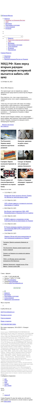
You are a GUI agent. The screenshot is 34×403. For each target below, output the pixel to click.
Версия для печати (8, 124)
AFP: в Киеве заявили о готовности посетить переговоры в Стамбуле (18, 204)
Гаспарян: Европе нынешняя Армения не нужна (15, 243)
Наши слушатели (6, 321)
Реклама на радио (6, 315)
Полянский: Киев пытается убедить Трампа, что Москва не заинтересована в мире (18, 196)
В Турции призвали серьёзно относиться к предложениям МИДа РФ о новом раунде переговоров (17, 228)
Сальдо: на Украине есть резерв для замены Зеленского (16, 254)
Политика (7, 56)
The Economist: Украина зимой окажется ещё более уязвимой (16, 248)
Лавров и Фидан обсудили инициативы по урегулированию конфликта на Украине (17, 237)
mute (5, 382)
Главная (3, 53)
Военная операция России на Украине (16, 59)
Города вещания (6, 318)
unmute (6, 384)
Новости (7, 18)
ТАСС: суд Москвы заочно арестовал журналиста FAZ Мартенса (14, 260)
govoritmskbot (12, 280)
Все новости (4, 126)
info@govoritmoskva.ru (16, 283)
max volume (7, 385)
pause (6, 380)
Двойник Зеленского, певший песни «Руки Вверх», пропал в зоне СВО (15, 265)
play (5, 379)
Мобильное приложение (11, 299)
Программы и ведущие (12, 25)
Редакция (8, 28)
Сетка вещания (10, 27)
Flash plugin (7, 401)
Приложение (12, 50)
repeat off (7, 395)
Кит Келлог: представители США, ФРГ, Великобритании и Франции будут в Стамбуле (18, 212)
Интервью (8, 23)
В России (7, 57)
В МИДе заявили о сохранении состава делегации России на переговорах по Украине (18, 220)
